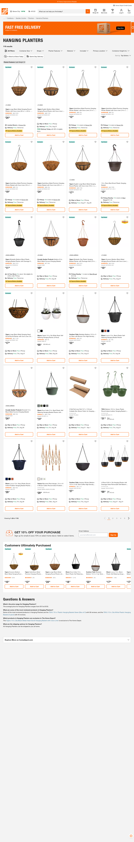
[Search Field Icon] (88, 11)
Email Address (84, 531)
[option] (129, 518)
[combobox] (62, 11)
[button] (123, 55)
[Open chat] (132, 27)
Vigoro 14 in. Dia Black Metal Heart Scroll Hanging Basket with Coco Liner (32, 620)
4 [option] (120, 518)
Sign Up (113, 535)
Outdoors (10, 18)
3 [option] (116, 518)
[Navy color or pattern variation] (108, 331)
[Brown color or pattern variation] (38, 479)
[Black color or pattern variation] (41, 331)
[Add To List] (31, 67)
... (4, 18)
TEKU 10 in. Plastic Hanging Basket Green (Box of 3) (67, 612)
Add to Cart (19, 135)
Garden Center (21, 18)
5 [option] (124, 518)
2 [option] (112, 518)
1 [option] (108, 518)
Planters (31, 18)
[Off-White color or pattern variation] (44, 479)
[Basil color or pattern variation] (38, 406)
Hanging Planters (42, 18)
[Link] (19, 102)
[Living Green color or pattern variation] (41, 406)
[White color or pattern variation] (38, 331)
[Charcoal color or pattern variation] (47, 406)
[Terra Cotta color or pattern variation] (105, 331)
